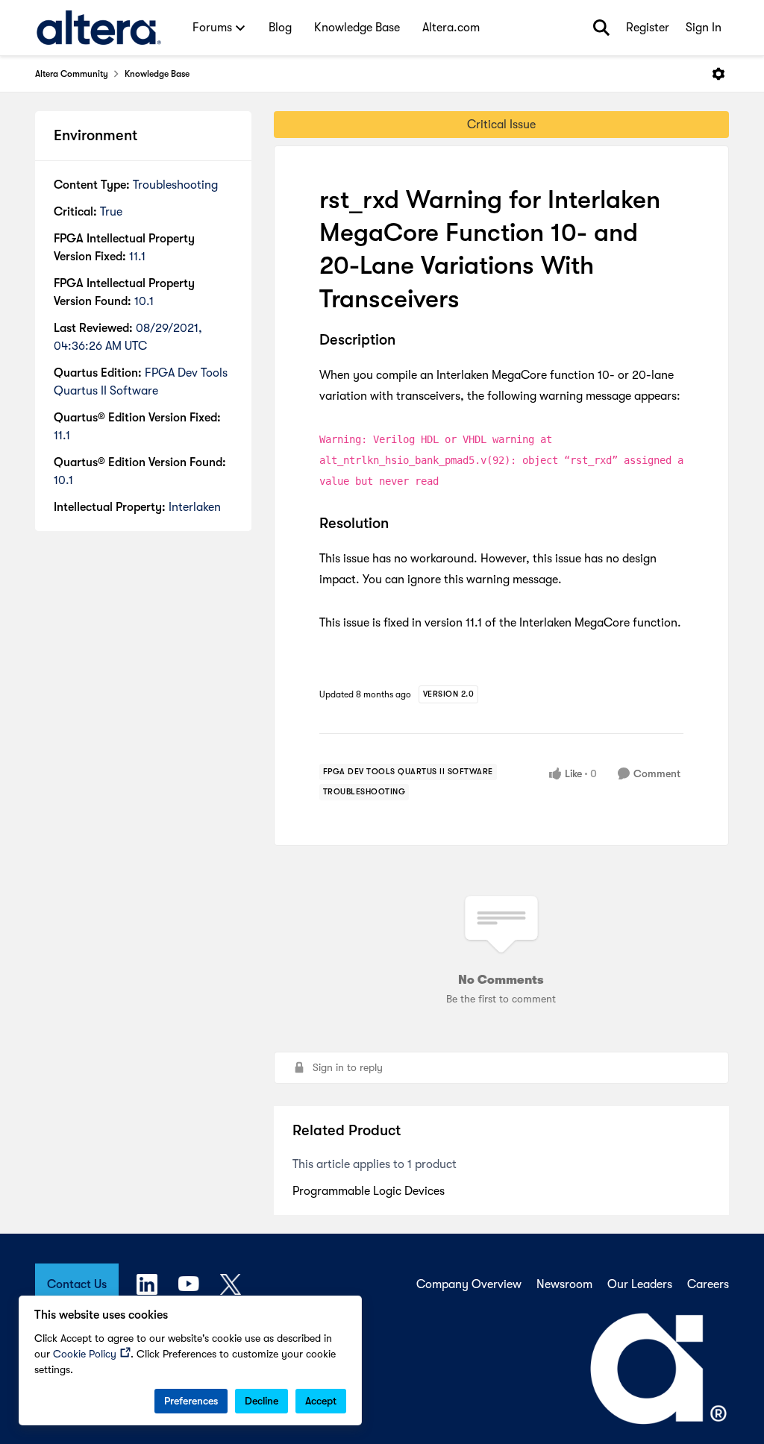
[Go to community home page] (99, 27)
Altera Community (71, 74)
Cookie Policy (84, 1354)
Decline (261, 1401)
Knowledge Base (157, 74)
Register (647, 27)
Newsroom (564, 1284)
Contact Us (77, 1284)
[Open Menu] (718, 73)
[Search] (601, 28)
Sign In (703, 27)
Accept (320, 1401)
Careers (708, 1284)
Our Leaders (639, 1284)
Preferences (191, 1401)
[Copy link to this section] (407, 341)
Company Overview (469, 1284)
